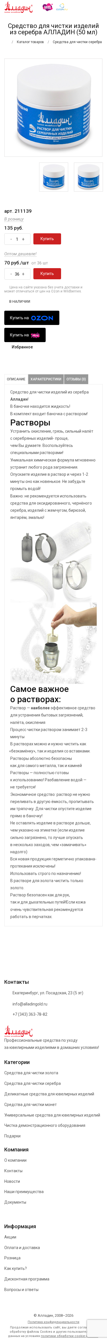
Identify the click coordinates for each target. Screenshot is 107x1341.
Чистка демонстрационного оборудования (44, 1125)
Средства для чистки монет (30, 1104)
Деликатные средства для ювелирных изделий (49, 1094)
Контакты (13, 1171)
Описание (16, 379)
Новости (12, 1181)
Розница (12, 1258)
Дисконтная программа (26, 1279)
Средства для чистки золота (31, 1073)
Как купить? (15, 1268)
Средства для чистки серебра (32, 1083)
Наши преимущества (24, 1191)
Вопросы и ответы (21, 1289)
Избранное (22, 347)
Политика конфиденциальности (53, 1322)
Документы (15, 1202)
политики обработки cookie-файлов (69, 1336)
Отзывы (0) (76, 379)
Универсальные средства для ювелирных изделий (52, 1115)
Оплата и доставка (22, 1247)
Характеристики (46, 379)
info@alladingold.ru (30, 1004)
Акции (10, 1237)
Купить (47, 238)
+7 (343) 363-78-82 (30, 1014)
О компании (15, 1160)
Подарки (12, 1136)
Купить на (20, 318)
